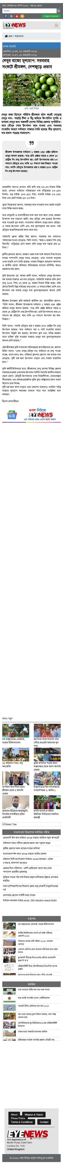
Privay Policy (18, 1118)
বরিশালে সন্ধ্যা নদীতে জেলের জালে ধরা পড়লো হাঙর (26, 843)
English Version (51, 16)
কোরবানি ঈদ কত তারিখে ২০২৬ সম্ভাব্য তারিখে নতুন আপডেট (31, 837)
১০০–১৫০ (26, 194)
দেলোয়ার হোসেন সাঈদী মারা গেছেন (19, 895)
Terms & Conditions (22, 1122)
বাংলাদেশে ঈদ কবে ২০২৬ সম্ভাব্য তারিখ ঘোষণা (24, 853)
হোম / (11, 36)
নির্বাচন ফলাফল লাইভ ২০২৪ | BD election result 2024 (30, 900)
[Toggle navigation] (56, 25)
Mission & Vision (34, 1114)
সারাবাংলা (19, 36)
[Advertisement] (31, 571)
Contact (44, 1122)
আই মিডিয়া (25, 1158)
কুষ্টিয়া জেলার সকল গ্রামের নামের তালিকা (21, 848)
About (14, 1114)
